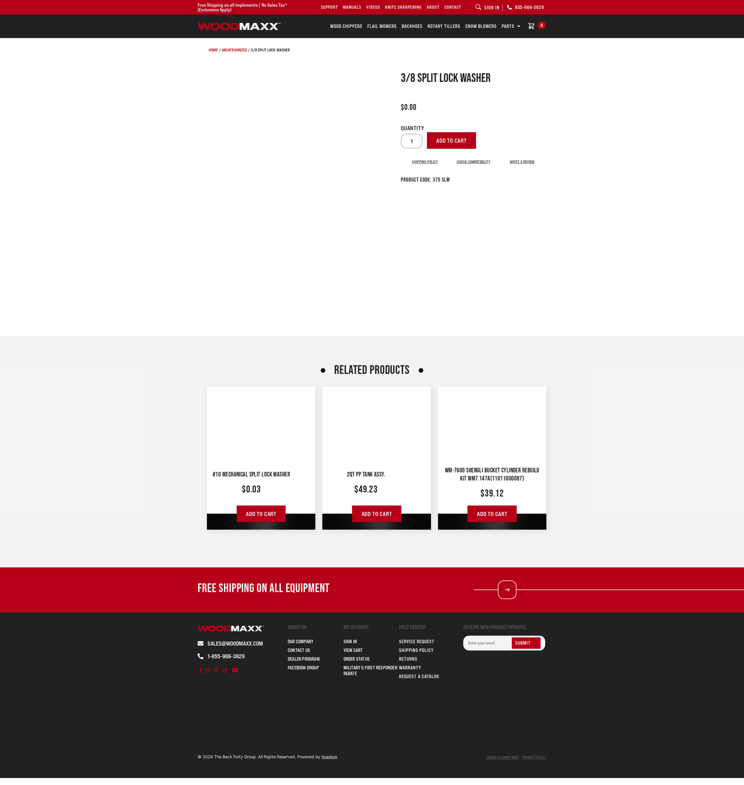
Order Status (357, 659)
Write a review (522, 161)
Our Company (300, 641)
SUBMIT (523, 643)
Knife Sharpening (403, 7)
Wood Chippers (346, 26)
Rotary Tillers (444, 26)
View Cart (353, 650)
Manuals (352, 7)
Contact (452, 7)
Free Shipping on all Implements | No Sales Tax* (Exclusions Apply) (242, 7)
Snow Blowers (481, 26)
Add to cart (451, 140)
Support (329, 7)
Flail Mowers (382, 26)
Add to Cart (261, 513)
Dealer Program (304, 659)
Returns (408, 659)
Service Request (416, 641)
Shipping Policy (425, 161)
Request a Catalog (419, 676)
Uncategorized (234, 49)
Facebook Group (303, 668)
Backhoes (412, 26)
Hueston (329, 756)
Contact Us (299, 650)
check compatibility (473, 161)
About (433, 7)
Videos (373, 7)
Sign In (350, 641)
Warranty (410, 668)
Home (213, 49)
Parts (508, 26)
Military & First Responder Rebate (370, 670)
